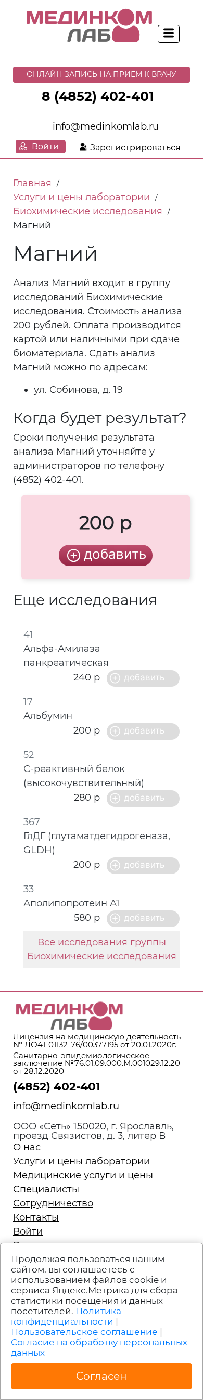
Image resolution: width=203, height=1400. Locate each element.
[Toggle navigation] (169, 34)
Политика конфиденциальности (66, 1316)
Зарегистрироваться (135, 147)
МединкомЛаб (90, 26)
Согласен (101, 1376)
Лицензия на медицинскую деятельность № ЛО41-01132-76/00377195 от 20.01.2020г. (97, 1040)
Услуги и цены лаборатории (81, 1161)
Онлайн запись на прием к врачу (101, 74)
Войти (45, 146)
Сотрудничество (53, 1203)
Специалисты (46, 1189)
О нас (27, 1147)
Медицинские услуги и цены (83, 1175)
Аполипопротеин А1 (71, 903)
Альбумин (47, 716)
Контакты (36, 1217)
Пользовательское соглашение (84, 1332)
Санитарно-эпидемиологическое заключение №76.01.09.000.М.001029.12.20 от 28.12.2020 (96, 1063)
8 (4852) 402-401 (98, 96)
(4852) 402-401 (56, 1087)
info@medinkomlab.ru (106, 126)
